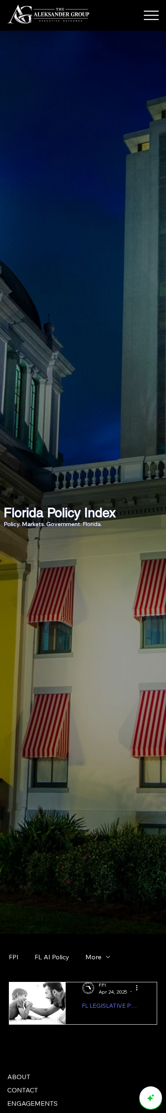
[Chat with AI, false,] (150, 1097)
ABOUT (18, 1077)
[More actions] (139, 988)
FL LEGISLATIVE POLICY (111, 1005)
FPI (14, 957)
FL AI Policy (52, 957)
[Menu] (153, 15)
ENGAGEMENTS (32, 1103)
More (93, 957)
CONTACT (22, 1090)
